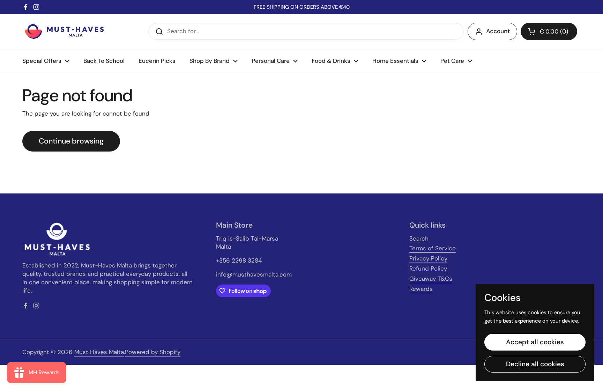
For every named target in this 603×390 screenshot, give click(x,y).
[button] (549, 31)
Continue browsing (71, 141)
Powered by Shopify (152, 352)
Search (419, 238)
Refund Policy (428, 268)
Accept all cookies (535, 342)
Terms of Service (432, 248)
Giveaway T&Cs (430, 278)
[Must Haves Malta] (64, 31)
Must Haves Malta (99, 352)
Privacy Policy (428, 258)
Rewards (421, 289)
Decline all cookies (535, 364)
